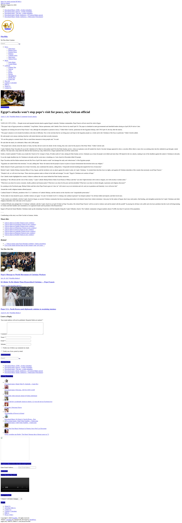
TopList (10, 69)
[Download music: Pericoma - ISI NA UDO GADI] (6, 388)
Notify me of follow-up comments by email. (16, 348)
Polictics (10, 54)
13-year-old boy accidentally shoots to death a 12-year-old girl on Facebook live (28, 401)
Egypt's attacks (32, 116)
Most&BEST (12, 76)
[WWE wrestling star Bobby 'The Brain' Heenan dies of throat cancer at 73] (6, 433)
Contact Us (8, 88)
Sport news (11, 48)
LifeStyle (7, 65)
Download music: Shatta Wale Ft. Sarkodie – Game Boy (21, 384)
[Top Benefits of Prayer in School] (6, 411)
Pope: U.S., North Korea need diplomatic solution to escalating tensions (28, 309)
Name (3, 337)
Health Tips (11, 77)
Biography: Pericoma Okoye (13, 407)
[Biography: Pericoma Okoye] (6, 406)
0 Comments (23, 116)
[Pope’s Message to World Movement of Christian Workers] (18, 271)
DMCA (7, 84)
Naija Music (12, 62)
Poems (10, 72)
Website (3, 344)
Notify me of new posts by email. (13, 351)
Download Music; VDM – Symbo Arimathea (18, 10)
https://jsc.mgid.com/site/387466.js (11, 1)
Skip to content (5, 3)
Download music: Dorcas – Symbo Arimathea (18, 11)
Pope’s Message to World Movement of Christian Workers (23, 275)
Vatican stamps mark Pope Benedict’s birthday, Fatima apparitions (25, 243)
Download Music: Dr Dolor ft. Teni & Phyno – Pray (20, 419)
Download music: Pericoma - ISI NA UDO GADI (20, 390)
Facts (9, 71)
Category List (5, 499)
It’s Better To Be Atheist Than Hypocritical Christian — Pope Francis (27, 282)
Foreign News (12, 52)
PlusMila (4, 37)
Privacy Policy (9, 515)
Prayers (10, 74)
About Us (7, 86)
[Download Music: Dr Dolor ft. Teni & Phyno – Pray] (6, 417)
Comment (4, 334)
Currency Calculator (11, 83)
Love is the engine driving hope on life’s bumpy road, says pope (25, 245)
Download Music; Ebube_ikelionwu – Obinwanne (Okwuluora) (24, 17)
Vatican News (12, 59)
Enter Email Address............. (9, 467)
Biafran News (12, 50)
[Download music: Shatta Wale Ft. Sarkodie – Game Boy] (6, 382)
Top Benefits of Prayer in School (14, 413)
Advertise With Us (10, 508)
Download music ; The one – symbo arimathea (19, 13)
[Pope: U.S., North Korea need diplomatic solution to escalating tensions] (18, 305)
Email (3, 341)
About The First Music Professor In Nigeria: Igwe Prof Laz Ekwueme (25, 428)
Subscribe (4, 471)
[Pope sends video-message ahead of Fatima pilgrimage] (6, 394)
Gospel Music (12, 64)
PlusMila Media (15, 116)
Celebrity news (12, 55)
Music (6, 60)
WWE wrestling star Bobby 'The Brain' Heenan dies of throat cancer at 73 (27, 434)
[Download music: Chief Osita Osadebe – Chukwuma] (21, 421)
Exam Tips (11, 79)
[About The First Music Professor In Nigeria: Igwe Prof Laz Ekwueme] (6, 427)
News (6, 47)
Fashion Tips (12, 67)
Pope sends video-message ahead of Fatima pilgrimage (21, 396)
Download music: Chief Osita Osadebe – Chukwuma (20, 422)
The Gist (7, 81)
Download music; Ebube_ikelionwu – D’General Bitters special (24, 15)
